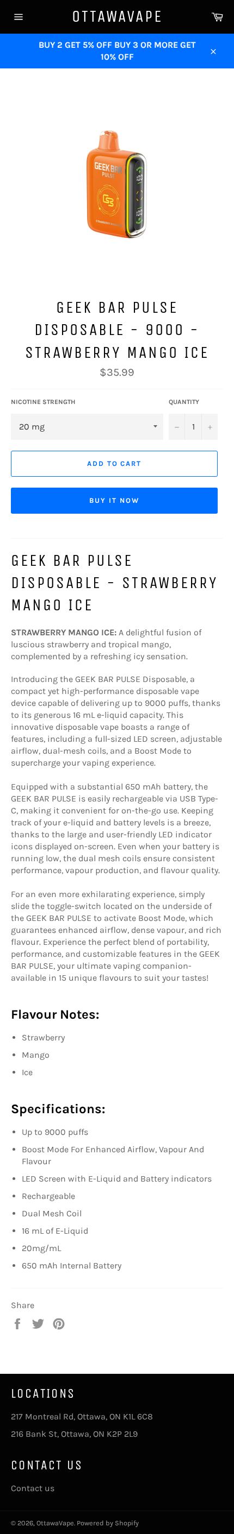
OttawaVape (117, 16)
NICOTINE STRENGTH (43, 402)
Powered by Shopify (108, 1523)
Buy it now (114, 500)
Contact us (32, 1488)
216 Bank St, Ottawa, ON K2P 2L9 (74, 1434)
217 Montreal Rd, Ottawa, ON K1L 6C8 (82, 1416)
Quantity (184, 402)
